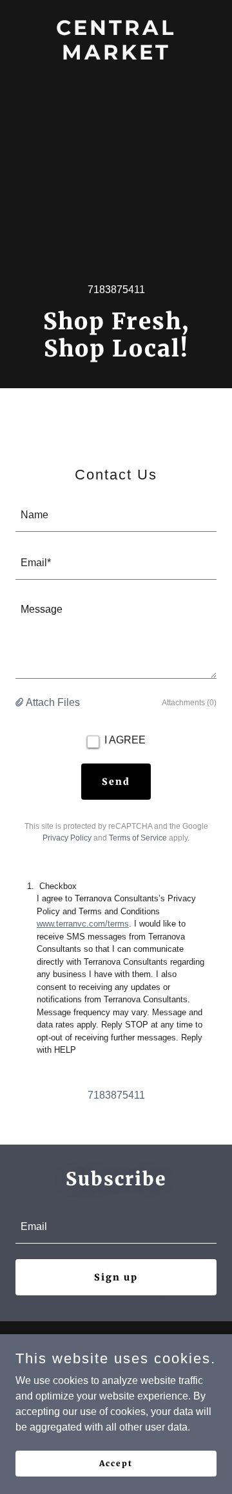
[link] (116, 55)
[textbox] (116, 516)
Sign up (116, 1277)
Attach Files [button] (53, 702)
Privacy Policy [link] (67, 837)
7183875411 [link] (116, 289)
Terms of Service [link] (138, 837)
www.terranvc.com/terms (83, 923)
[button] (20, 703)
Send (116, 781)
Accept (116, 1463)
